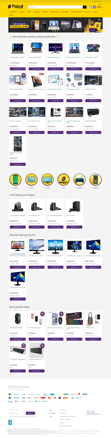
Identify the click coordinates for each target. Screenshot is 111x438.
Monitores (56, 65)
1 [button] (53, 30)
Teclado (72, 335)
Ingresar (101, 4)
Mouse (15, 335)
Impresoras (36, 11)
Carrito (51, 416)
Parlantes (91, 129)
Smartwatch (17, 160)
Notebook (22, 11)
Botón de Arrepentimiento (65, 425)
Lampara (68, 129)
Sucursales (62, 422)
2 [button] (55, 30)
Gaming (11, 15)
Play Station (54, 129)
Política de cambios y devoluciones (67, 416)
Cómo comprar (62, 413)
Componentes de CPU (76, 11)
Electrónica (45, 11)
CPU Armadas (18, 223)
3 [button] (57, 30)
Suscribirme (30, 413)
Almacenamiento (54, 11)
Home (50, 410)
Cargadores (92, 335)
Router (54, 97)
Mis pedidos (52, 413)
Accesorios (87, 11)
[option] (55, 24)
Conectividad (65, 11)
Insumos (95, 11)
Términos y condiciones (64, 419)
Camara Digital (69, 97)
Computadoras (13, 11)
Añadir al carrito (17, 69)
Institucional (62, 410)
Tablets (29, 11)
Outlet (30, 335)
